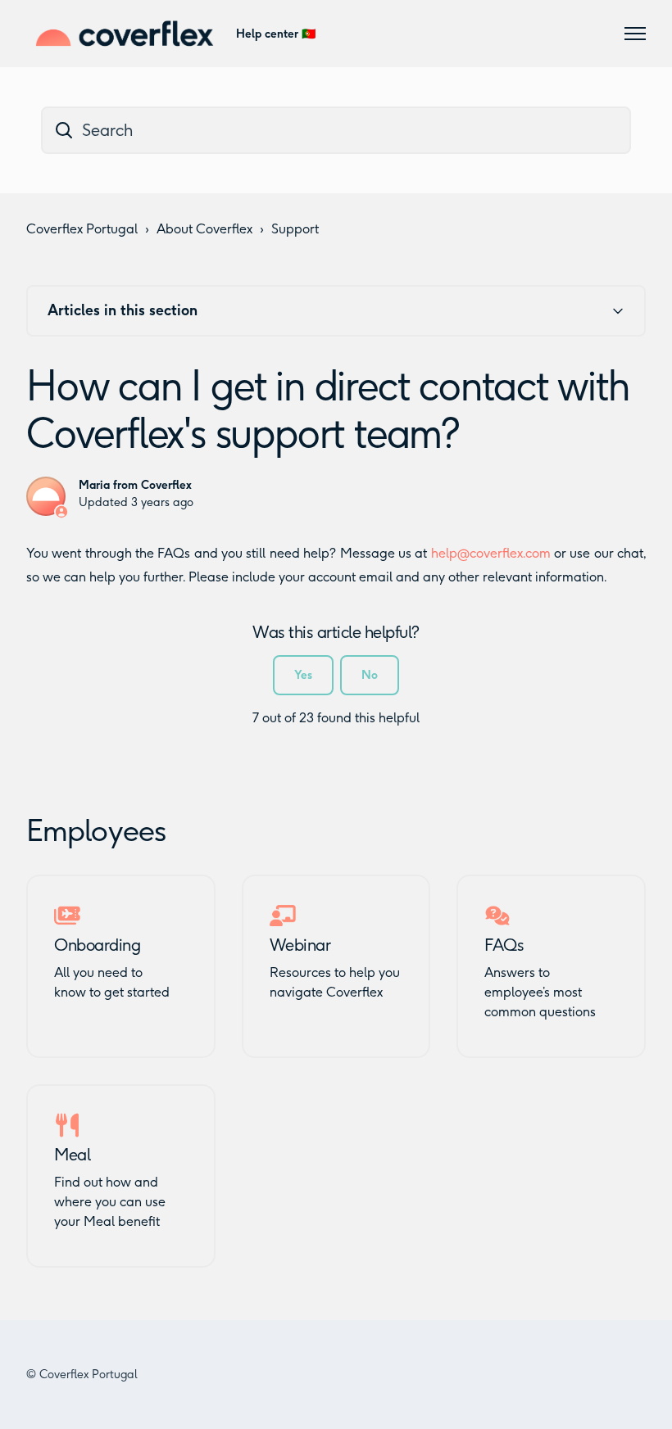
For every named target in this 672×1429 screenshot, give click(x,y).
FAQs (504, 945)
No (369, 675)
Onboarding (97, 945)
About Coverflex (204, 229)
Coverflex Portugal (82, 229)
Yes (303, 675)
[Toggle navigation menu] (635, 33)
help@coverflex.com (491, 553)
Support (295, 229)
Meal (72, 1154)
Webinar (300, 945)
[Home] (124, 33)
